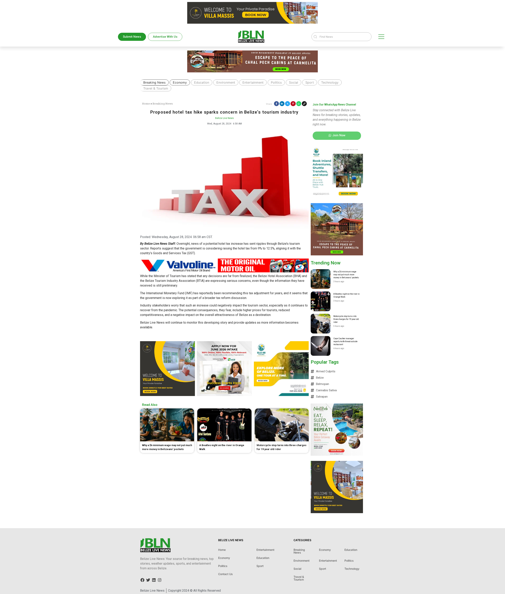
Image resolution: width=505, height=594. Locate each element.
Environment (225, 82)
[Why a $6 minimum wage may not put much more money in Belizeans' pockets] (320, 279)
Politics (276, 82)
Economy (180, 82)
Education (201, 82)
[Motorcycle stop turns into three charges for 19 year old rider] (320, 323)
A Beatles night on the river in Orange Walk (346, 295)
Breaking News (154, 82)
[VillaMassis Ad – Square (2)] (167, 395)
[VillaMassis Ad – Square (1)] (337, 512)
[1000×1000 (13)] (337, 254)
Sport (309, 82)
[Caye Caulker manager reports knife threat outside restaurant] (320, 346)
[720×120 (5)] (252, 71)
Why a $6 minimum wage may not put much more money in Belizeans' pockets (346, 275)
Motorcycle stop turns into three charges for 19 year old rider (346, 319)
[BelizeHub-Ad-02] (337, 197)
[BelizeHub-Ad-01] (281, 395)
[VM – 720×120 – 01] (252, 22)
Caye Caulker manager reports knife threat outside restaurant (345, 341)
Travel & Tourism (155, 88)
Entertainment (253, 82)
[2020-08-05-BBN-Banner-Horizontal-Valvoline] (224, 271)
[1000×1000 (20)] (224, 395)
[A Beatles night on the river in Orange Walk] (320, 301)
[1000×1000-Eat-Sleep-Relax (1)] (337, 455)
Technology (330, 82)
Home (146, 103)
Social (293, 82)
